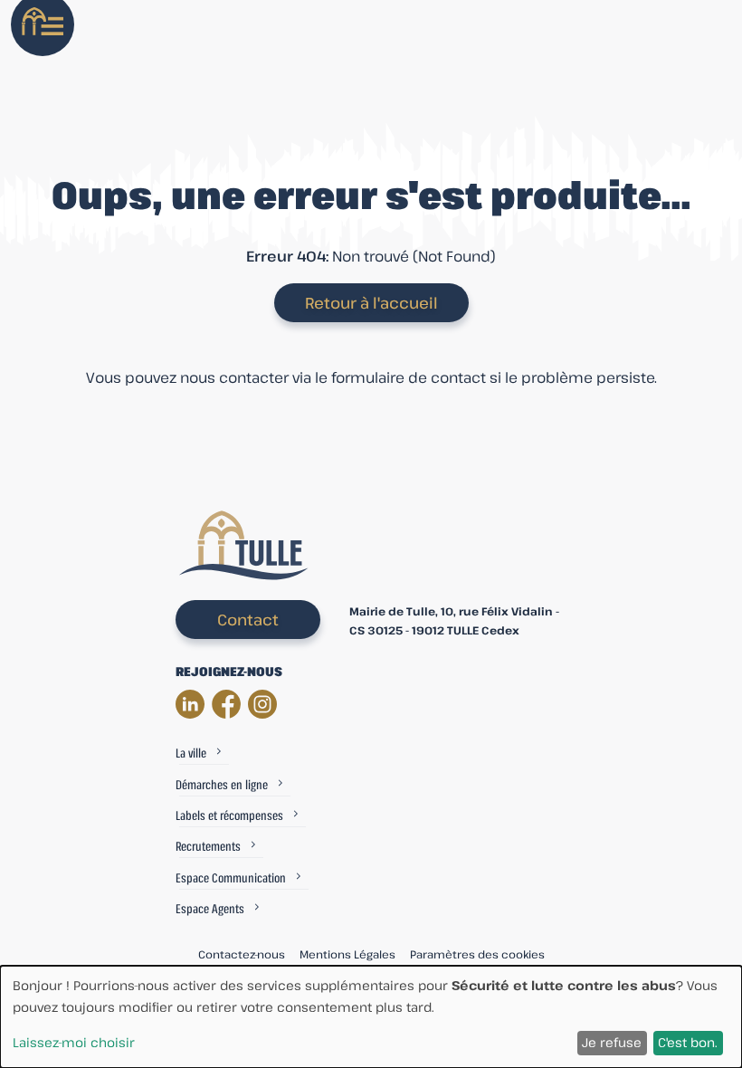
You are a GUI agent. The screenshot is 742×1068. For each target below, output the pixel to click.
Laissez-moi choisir (74, 1042)
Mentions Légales (347, 954)
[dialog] (371, 1017)
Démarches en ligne (222, 784)
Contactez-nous (241, 954)
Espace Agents (210, 908)
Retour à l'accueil (371, 302)
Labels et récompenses (229, 815)
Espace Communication (231, 877)
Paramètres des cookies (477, 954)
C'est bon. (688, 1042)
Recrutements (208, 845)
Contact (248, 619)
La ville (191, 752)
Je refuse (612, 1042)
